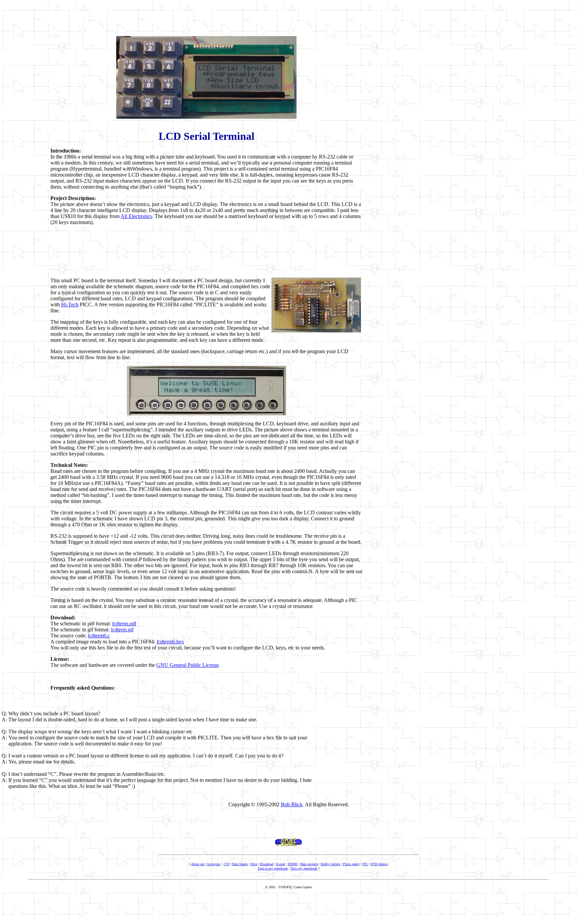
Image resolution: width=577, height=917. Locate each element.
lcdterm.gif (122, 629)
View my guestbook (304, 868)
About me (197, 864)
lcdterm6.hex (170, 641)
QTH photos (379, 864)
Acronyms (213, 864)
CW (226, 864)
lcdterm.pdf (124, 623)
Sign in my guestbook (273, 868)
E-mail (280, 864)
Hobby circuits (330, 864)
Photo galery (351, 864)
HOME (293, 864)
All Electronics (136, 216)
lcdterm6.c (99, 635)
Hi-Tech (69, 304)
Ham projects (309, 864)
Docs (253, 864)
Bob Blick (292, 804)
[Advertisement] (206, 18)
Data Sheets (240, 864)
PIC (365, 864)
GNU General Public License (187, 665)
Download (266, 864)
